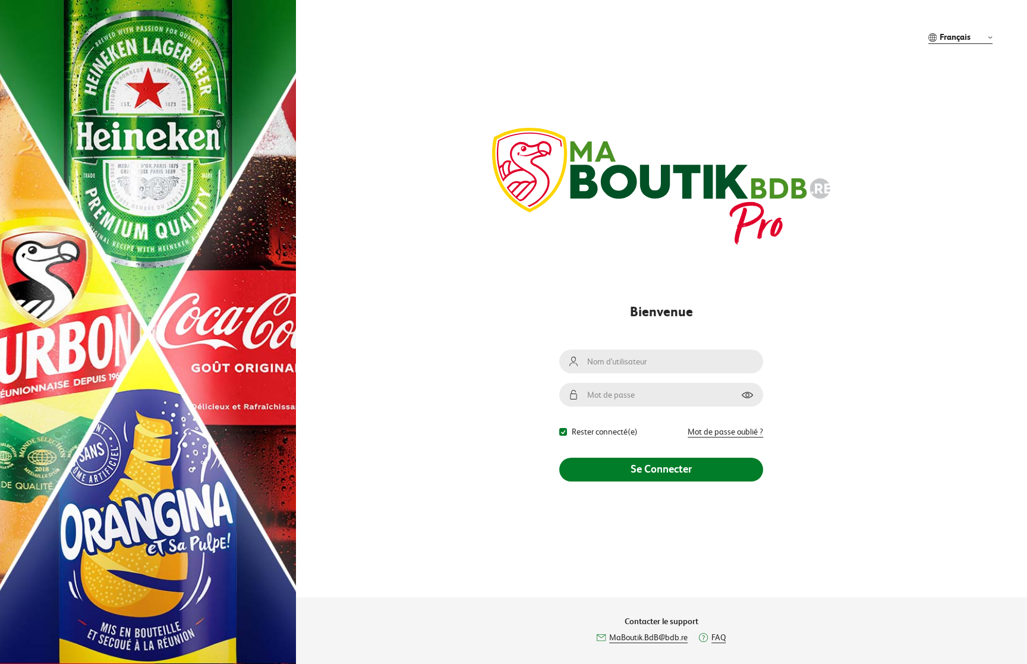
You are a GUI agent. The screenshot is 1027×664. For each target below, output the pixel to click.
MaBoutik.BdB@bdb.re (648, 637)
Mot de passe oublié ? (725, 432)
